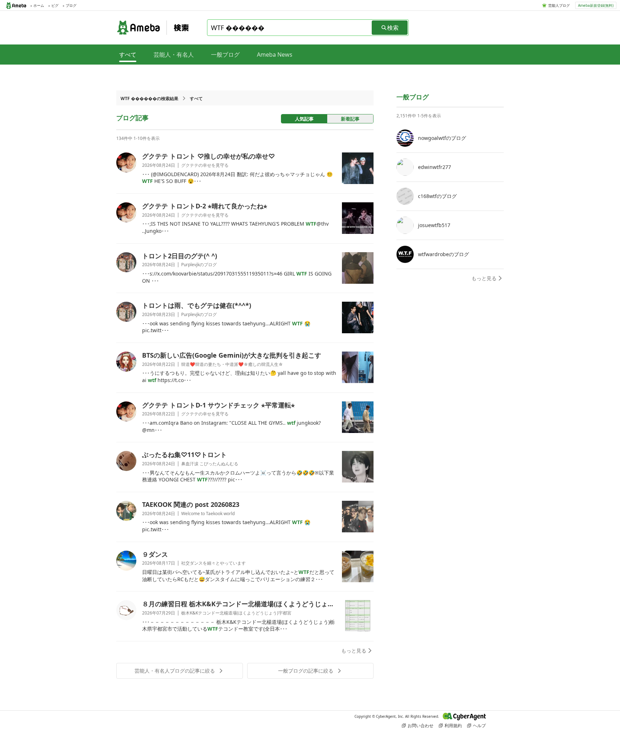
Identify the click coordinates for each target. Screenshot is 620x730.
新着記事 (350, 119)
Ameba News (274, 54)
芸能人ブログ (559, 5)
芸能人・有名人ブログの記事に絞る (175, 670)
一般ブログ (225, 54)
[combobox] (290, 27)
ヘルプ (479, 725)
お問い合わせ (420, 725)
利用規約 (453, 725)
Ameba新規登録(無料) (596, 5)
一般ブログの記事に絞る (305, 670)
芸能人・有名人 (174, 54)
